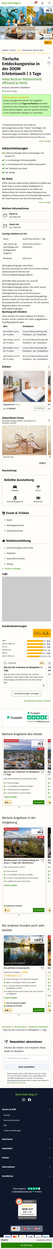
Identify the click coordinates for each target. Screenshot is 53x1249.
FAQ (5, 1125)
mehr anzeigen (45, 141)
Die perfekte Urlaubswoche (17, 968)
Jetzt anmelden (26, 1066)
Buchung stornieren (12, 1120)
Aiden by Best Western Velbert (15, 867)
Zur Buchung (39, 408)
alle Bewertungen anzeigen (26, 693)
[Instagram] (23, 1100)
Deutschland (20, 1027)
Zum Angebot (38, 802)
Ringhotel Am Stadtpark (12, 972)
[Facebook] (29, 1100)
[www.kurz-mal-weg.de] (11, 3)
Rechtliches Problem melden (37, 701)
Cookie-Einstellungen (12, 1130)
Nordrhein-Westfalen (38, 1027)
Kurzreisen (7, 1027)
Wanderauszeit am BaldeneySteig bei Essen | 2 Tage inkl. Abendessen (21, 861)
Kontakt (7, 1115)
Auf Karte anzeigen (10, 91)
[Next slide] (49, 367)
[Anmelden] (42, 3)
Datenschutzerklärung (18, 1083)
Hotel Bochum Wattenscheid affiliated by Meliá (22, 81)
